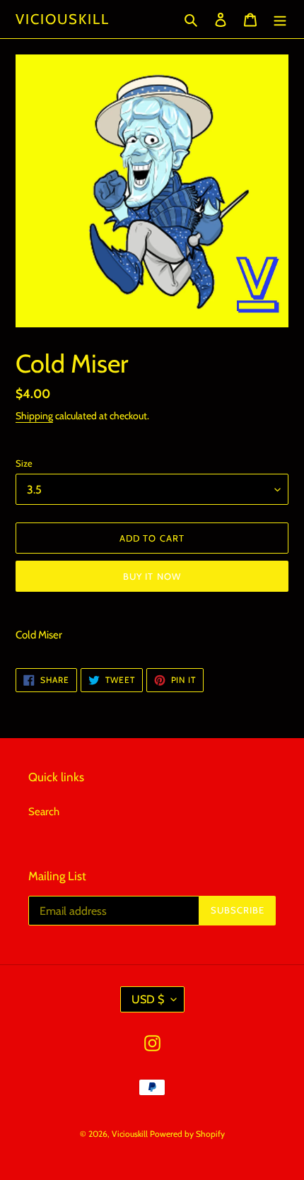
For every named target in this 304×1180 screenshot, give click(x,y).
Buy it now (151, 576)
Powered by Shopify (187, 1133)
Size (24, 463)
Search (43, 811)
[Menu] (280, 19)
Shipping (34, 415)
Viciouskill (63, 19)
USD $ (147, 999)
